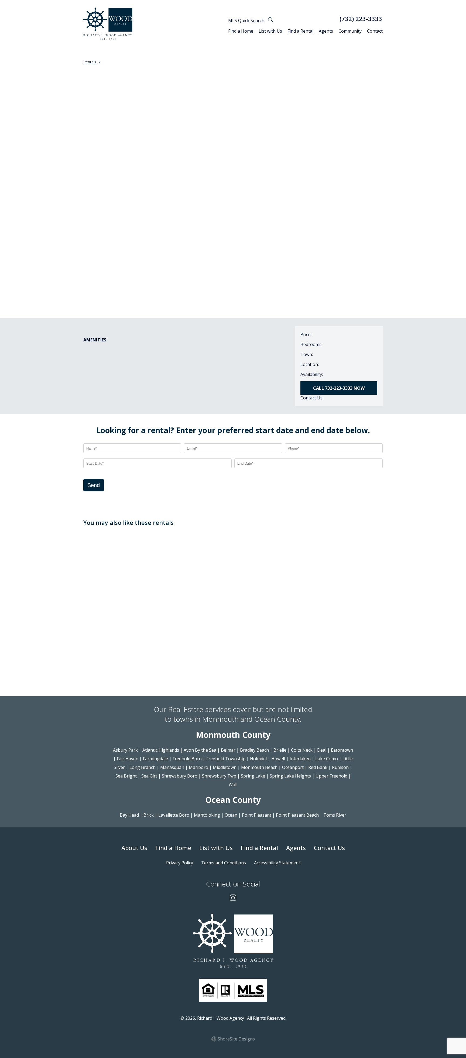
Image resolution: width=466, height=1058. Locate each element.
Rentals (89, 61)
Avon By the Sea (200, 750)
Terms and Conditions (223, 863)
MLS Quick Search (246, 20)
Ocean (231, 815)
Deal (321, 750)
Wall (233, 784)
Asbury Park (125, 750)
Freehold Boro (187, 759)
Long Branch (142, 767)
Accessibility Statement (277, 863)
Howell (278, 759)
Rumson (340, 767)
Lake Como (326, 759)
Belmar (228, 750)
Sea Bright (126, 776)
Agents (326, 31)
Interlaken (300, 759)
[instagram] (233, 898)
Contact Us (311, 398)
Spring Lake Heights (290, 776)
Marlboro (198, 767)
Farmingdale (155, 759)
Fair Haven (127, 759)
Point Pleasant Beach (297, 815)
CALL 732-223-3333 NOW (339, 388)
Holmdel (258, 759)
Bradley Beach (254, 750)
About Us (134, 848)
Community (350, 31)
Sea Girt (149, 776)
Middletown (225, 767)
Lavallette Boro (173, 815)
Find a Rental (300, 31)
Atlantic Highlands (160, 750)
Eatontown (342, 750)
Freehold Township (225, 759)
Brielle (279, 750)
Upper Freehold (331, 776)
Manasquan (172, 767)
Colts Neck (302, 750)
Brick (148, 815)
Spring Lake (253, 776)
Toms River (334, 815)
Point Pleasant (256, 815)
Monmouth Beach (259, 767)
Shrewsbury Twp (219, 776)
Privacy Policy (179, 863)
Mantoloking (207, 815)
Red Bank (317, 767)
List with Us (270, 31)
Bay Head (129, 815)
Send (93, 485)
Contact (375, 31)
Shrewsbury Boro (179, 776)
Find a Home (240, 31)
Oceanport (293, 767)
